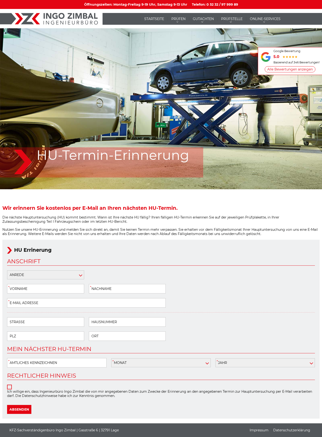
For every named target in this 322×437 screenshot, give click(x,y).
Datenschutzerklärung (291, 430)
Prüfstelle (232, 19)
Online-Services (265, 19)
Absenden (19, 409)
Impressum (259, 430)
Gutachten (203, 19)
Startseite (154, 19)
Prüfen (178, 19)
